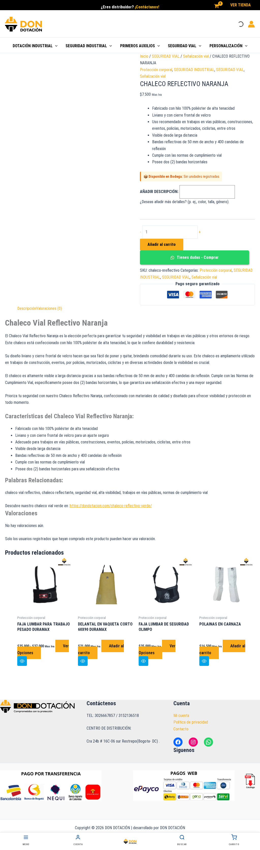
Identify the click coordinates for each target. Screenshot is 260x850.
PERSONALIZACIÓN (225, 45)
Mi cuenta (181, 715)
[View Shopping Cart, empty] (216, 6)
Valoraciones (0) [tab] (49, 308)
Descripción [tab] (26, 308)
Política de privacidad (190, 722)
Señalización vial (196, 56)
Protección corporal (156, 69)
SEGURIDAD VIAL (182, 45)
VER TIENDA (240, 5)
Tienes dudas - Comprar (197, 257)
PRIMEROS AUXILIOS (137, 45)
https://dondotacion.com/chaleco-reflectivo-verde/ (111, 505)
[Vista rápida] (22, 661)
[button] (55, 46)
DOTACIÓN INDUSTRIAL (33, 45)
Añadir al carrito (162, 244)
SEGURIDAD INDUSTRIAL (86, 45)
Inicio (144, 56)
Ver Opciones (157, 649)
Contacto (180, 729)
